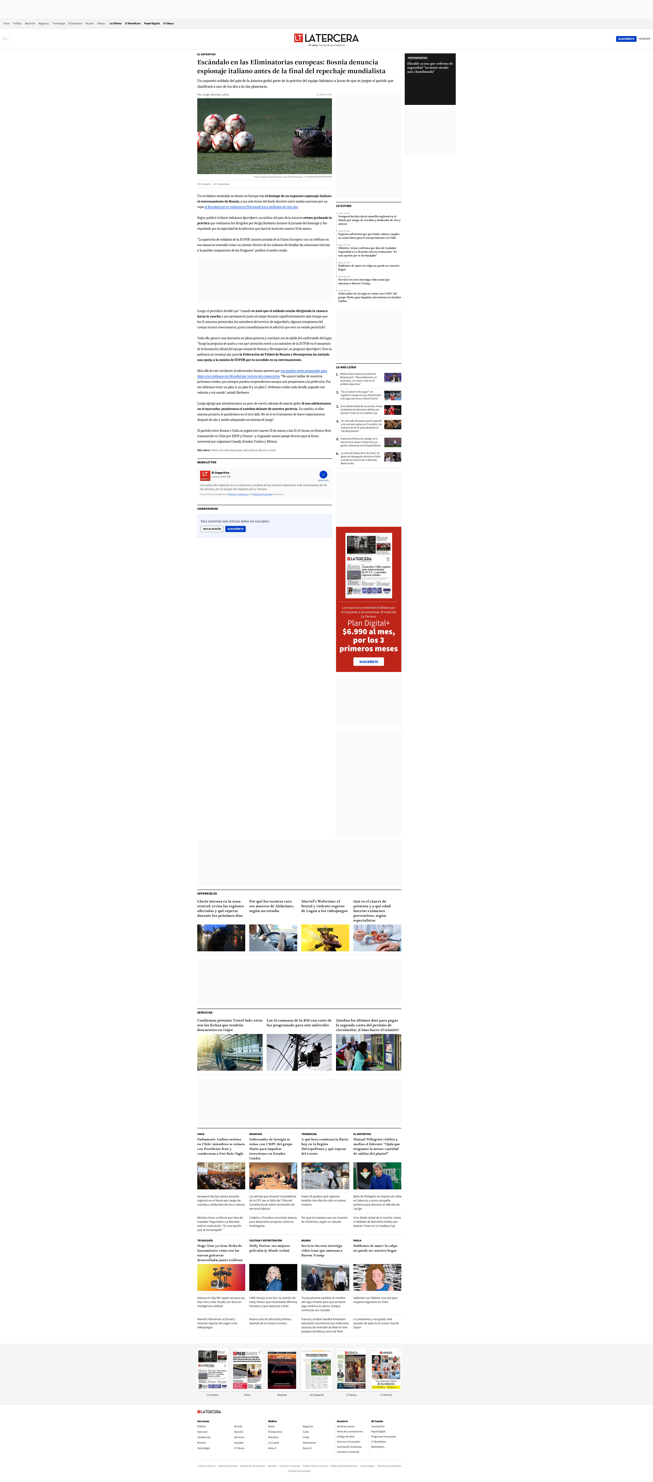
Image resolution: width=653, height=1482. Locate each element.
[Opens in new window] (282, 1390)
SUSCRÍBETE (368, 662)
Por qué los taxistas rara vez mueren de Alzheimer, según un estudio (271, 906)
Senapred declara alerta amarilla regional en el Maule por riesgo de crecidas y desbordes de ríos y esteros (369, 220)
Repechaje (236, 450)
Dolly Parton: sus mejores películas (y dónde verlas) (269, 1248)
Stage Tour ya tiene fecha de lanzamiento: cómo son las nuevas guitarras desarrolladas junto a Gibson (220, 1253)
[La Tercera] (212, 1390)
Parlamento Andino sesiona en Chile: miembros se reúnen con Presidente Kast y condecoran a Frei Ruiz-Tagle (221, 1147)
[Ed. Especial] (316, 1390)
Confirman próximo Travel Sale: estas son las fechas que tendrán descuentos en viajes (230, 1025)
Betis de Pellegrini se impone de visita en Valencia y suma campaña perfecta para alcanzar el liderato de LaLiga (377, 1202)
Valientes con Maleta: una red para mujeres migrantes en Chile (375, 1300)
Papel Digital (152, 23)
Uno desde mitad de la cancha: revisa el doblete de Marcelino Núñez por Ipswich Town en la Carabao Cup (361, 410)
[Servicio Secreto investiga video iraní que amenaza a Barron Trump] (325, 1277)
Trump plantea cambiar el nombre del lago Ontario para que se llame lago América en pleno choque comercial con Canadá (323, 1304)
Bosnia (254, 450)
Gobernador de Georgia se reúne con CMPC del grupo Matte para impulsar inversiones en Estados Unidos (369, 297)
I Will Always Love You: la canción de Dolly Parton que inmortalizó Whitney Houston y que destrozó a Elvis (273, 1302)
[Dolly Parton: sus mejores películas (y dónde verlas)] (273, 1277)
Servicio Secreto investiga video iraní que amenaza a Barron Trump (364, 282)
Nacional (30, 23)
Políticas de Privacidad (262, 494)
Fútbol (214, 450)
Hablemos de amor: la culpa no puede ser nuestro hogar (369, 268)
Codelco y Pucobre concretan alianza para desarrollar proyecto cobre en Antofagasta (273, 1222)
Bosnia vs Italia (267, 450)
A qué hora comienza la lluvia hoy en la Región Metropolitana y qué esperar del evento (324, 1147)
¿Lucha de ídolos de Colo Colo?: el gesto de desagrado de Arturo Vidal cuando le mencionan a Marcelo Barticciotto (360, 458)
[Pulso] (247, 1390)
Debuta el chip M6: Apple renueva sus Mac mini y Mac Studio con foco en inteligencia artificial (221, 1302)
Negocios (43, 23)
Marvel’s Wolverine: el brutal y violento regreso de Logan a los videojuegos (324, 906)
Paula (357, 1240)
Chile (200, 1134)
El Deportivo (75, 23)
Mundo (90, 23)
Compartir (205, 184)
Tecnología (58, 23)
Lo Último (116, 23)
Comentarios (223, 184)
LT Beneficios (133, 23)
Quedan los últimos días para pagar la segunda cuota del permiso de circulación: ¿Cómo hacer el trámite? (367, 1025)
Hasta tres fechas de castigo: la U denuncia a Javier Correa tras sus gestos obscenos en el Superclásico (361, 442)
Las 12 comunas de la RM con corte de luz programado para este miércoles (299, 1023)
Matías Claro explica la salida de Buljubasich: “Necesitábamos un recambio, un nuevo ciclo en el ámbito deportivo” (358, 379)
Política (17, 23)
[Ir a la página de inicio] (326, 38)
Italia (246, 450)
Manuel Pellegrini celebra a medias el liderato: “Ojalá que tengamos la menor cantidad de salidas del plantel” (376, 1147)
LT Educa (168, 23)
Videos (101, 23)
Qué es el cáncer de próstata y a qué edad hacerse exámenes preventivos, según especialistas (372, 911)
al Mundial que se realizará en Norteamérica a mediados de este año (251, 207)
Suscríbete (236, 529)
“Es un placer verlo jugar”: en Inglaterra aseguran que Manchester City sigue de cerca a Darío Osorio (361, 395)
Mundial (224, 450)
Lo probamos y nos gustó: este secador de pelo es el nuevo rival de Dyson (376, 1323)
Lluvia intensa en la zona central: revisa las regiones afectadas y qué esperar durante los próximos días (220, 909)
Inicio (6, 23)
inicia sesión (212, 529)
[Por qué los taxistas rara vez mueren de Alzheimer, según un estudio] (273, 937)
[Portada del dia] (368, 596)
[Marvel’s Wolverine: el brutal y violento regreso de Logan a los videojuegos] (325, 937)
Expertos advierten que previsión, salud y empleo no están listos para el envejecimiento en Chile (369, 236)
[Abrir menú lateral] (6, 39)
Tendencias (309, 1134)
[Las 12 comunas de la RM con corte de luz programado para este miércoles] (299, 1052)
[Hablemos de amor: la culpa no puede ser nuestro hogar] (377, 1277)
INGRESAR (644, 38)
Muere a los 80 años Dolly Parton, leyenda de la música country (270, 1321)
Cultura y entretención (265, 1240)
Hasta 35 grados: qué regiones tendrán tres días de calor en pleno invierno (323, 1200)
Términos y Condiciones (238, 494)
